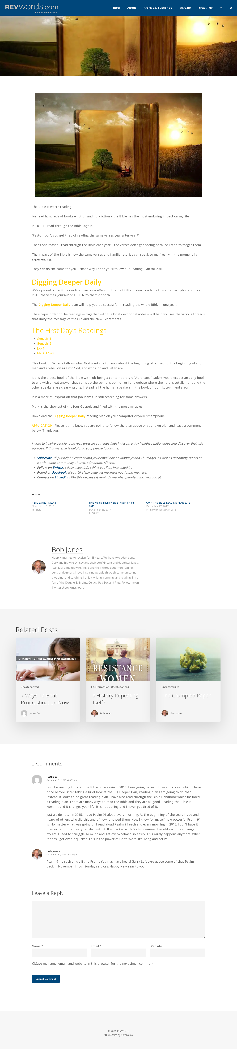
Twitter (57, 467)
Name (37, 946)
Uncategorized (30, 687)
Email (96, 946)
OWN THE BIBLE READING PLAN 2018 (168, 502)
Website (156, 946)
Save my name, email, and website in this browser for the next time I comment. (94, 963)
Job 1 (40, 348)
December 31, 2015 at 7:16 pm (61, 854)
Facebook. (59, 472)
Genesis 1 (44, 338)
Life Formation (100, 687)
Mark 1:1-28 (45, 353)
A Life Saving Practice (44, 502)
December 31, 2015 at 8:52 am (61, 780)
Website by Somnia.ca (120, 1035)
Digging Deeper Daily (54, 304)
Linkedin (61, 477)
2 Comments (170, 67)
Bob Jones (67, 549)
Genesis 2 (44, 343)
